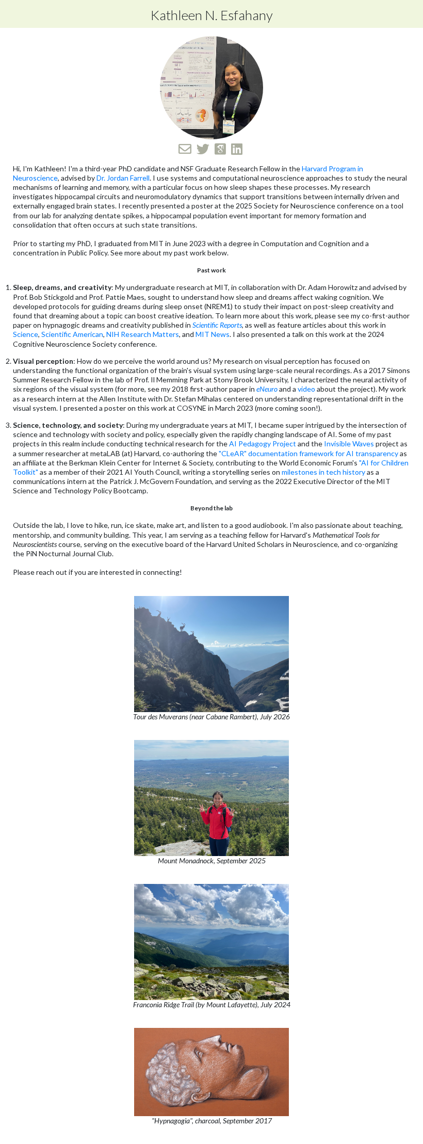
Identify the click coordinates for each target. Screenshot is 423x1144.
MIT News (213, 334)
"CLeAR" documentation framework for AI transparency (308, 453)
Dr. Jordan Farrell (123, 177)
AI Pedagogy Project (262, 443)
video (306, 388)
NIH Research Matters (142, 334)
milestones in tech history (323, 472)
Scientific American (72, 334)
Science (25, 334)
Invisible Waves (349, 443)
